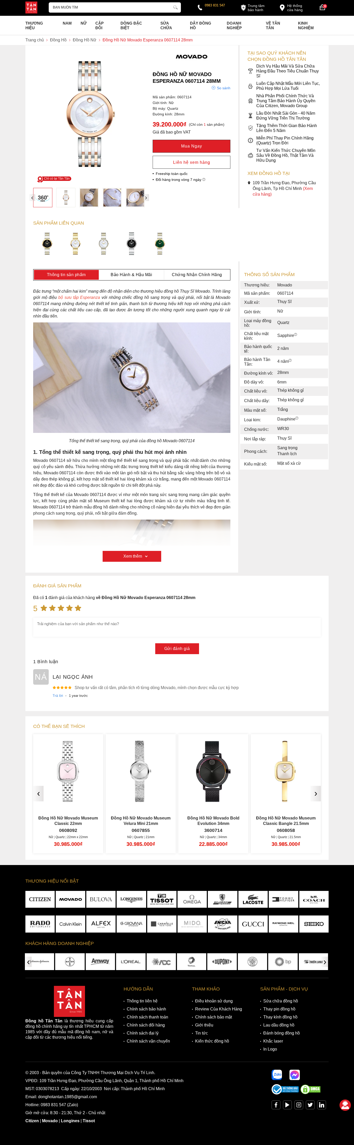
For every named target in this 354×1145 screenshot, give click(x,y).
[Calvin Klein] (70, 924)
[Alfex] (101, 924)
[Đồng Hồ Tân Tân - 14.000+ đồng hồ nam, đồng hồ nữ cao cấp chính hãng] (31, 8)
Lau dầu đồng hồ (278, 1025)
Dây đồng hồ (200, 25)
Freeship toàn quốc (172, 174)
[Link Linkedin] (321, 1106)
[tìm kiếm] (175, 6)
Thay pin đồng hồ (279, 1009)
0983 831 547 (215, 5)
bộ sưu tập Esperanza (80, 297)
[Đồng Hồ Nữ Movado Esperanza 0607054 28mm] (75, 244)
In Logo (270, 1049)
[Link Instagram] (298, 1106)
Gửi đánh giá (177, 648)
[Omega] (192, 899)
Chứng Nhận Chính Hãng (197, 274)
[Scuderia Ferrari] (222, 899)
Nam (67, 23)
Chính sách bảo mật (213, 1017)
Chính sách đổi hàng (146, 1025)
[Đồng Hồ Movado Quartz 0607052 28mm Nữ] (132, 244)
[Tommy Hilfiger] (283, 899)
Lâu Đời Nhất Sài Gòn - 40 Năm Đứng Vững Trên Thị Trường (285, 115)
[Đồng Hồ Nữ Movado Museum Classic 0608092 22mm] (68, 800)
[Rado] (40, 924)
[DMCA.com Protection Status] (310, 1093)
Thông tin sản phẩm (66, 274)
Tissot (89, 1121)
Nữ (84, 23)
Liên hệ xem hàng (191, 162)
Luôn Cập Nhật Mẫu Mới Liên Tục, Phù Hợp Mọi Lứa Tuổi (288, 86)
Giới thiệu (204, 1025)
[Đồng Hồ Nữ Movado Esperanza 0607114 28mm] (66, 197)
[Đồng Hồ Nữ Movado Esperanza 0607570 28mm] (160, 244)
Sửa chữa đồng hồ (280, 1001)
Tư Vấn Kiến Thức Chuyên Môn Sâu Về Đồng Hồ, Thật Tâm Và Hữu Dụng (285, 155)
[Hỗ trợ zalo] (277, 1075)
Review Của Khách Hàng (218, 1009)
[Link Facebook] (276, 1106)
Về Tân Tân (273, 25)
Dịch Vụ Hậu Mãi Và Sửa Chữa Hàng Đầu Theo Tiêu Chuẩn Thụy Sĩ (287, 71)
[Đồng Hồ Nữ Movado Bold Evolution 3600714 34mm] (213, 800)
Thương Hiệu (34, 25)
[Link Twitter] (310, 1106)
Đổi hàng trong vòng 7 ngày (179, 180)
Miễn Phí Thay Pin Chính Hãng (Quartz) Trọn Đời (285, 140)
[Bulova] (101, 899)
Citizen (32, 1121)
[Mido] (192, 924)
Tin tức (201, 1033)
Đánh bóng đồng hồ (281, 1033)
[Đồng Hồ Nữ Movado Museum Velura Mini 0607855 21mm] (141, 800)
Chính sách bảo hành (146, 1009)
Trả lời (58, 695)
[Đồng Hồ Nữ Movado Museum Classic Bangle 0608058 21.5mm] (286, 800)
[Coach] (314, 899)
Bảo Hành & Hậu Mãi (131, 274)
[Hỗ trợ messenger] (294, 1075)
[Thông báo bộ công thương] (285, 1093)
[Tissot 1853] (162, 899)
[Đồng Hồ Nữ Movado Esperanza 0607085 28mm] (104, 244)
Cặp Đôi (99, 25)
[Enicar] (222, 924)
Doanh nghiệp (234, 25)
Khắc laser (273, 1041)
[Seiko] (314, 924)
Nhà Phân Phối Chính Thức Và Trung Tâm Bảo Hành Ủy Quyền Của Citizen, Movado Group (285, 101)
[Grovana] (131, 924)
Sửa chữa (166, 25)
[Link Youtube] (287, 1106)
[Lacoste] (253, 899)
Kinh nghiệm (306, 25)
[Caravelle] (162, 924)
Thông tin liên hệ (142, 1001)
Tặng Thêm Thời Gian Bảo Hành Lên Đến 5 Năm (286, 128)
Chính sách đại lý (143, 1033)
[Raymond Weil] (283, 924)
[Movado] (191, 63)
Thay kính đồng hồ (280, 1017)
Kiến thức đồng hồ (212, 1041)
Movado (50, 1121)
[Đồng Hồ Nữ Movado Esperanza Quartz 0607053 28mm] (47, 244)
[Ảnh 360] (43, 197)
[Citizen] (40, 899)
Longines (70, 1121)
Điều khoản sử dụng (214, 1001)
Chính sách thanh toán (147, 1017)
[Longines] (131, 899)
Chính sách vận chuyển (148, 1041)
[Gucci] (253, 924)
